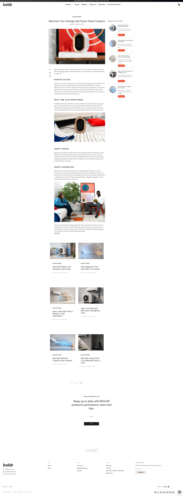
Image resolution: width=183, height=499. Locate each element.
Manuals (79, 470)
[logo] (8, 4)
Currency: (5, 486)
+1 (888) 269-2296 (9, 469)
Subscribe (140, 472)
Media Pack (109, 473)
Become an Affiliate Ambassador (115, 470)
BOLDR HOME (76, 17)
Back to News (92, 450)
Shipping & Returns (82, 468)
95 (81, 383)
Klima (49, 468)
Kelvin (49, 465)
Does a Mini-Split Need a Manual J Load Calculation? (63, 313)
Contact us (80, 465)
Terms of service (17, 492)
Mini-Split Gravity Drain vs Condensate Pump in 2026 (90, 360)
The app (108, 468)
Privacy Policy (29, 492)
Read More (121, 35)
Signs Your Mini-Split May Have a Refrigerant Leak (90, 310)
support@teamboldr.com (11, 471)
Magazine (109, 465)
